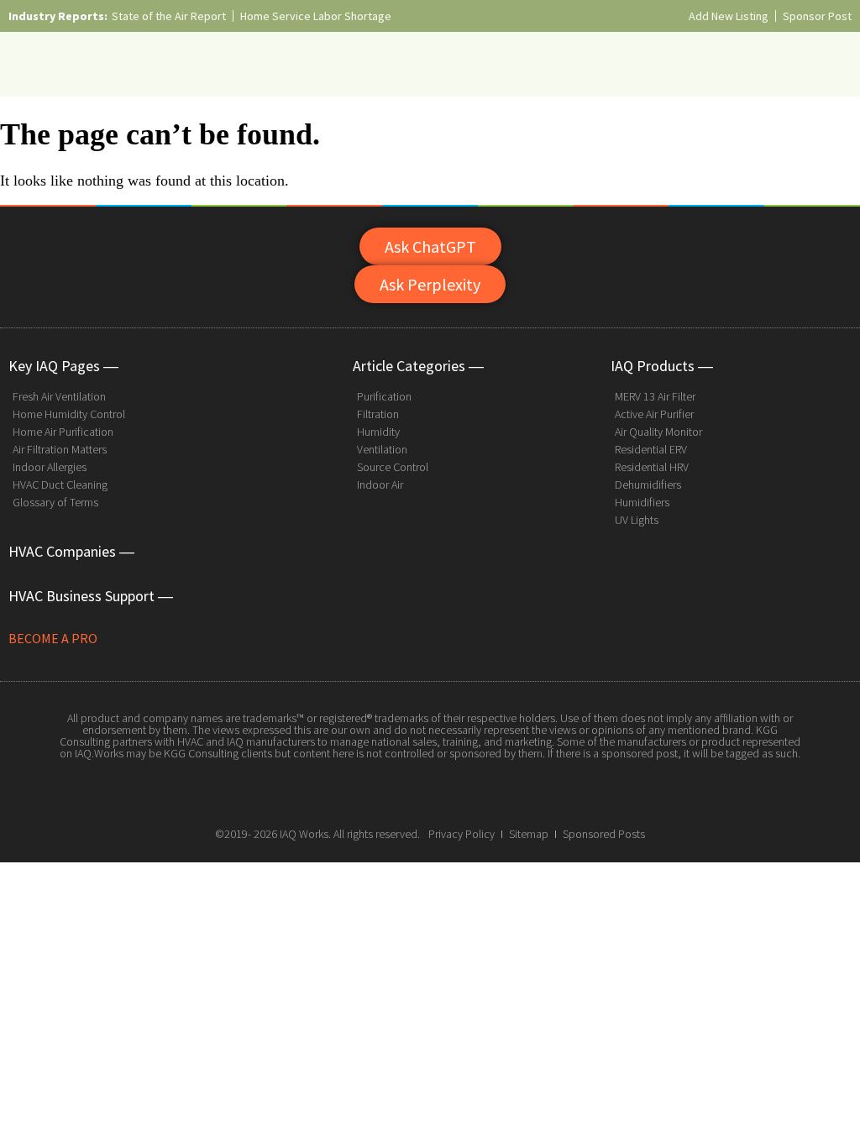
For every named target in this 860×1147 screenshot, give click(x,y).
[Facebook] (392, 792)
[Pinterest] (467, 792)
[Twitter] (430, 792)
